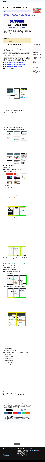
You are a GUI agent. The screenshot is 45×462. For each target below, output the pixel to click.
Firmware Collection (6, 455)
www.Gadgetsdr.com (14, 407)
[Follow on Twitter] (32, 450)
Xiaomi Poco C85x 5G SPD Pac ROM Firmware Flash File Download (37, 55)
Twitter (16, 403)
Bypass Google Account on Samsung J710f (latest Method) (15, 62)
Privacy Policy (5, 456)
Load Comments (17, 443)
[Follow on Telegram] (36, 450)
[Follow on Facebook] (30, 450)
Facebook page (7, 403)
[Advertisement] (17, 104)
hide (7, 38)
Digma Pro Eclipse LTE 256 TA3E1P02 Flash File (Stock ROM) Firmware (37, 68)
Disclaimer (4, 454)
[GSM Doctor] (4, 1)
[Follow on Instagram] (38, 450)
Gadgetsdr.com (17, 393)
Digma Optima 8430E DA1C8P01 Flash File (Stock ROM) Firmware (36, 71)
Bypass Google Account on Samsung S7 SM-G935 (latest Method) (16, 64)
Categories (33, 15)
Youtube (23, 457)
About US (4, 450)
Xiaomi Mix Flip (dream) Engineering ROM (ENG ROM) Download (37, 75)
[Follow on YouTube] (34, 450)
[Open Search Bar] (41, 1)
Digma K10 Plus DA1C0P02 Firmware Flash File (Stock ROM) (37, 65)
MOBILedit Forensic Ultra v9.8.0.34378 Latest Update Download (36, 62)
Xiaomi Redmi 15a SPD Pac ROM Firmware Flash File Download (37, 58)
